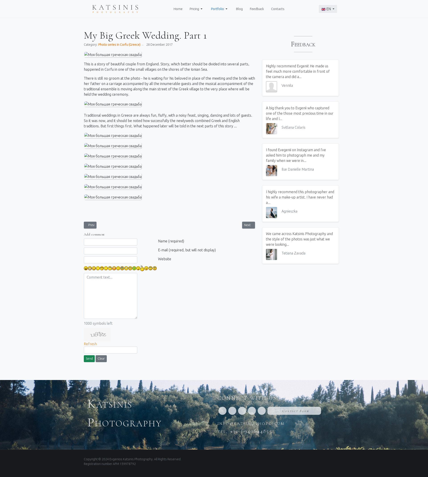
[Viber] (252, 411)
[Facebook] (222, 411)
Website (164, 259)
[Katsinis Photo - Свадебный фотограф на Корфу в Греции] (115, 8)
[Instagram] (232, 411)
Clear (101, 358)
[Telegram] (262, 411)
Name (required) (171, 241)
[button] (197, 9)
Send (89, 358)
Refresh (90, 344)
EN (328, 9)
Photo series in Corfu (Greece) (119, 44)
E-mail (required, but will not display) (187, 250)
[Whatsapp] (242, 411)
